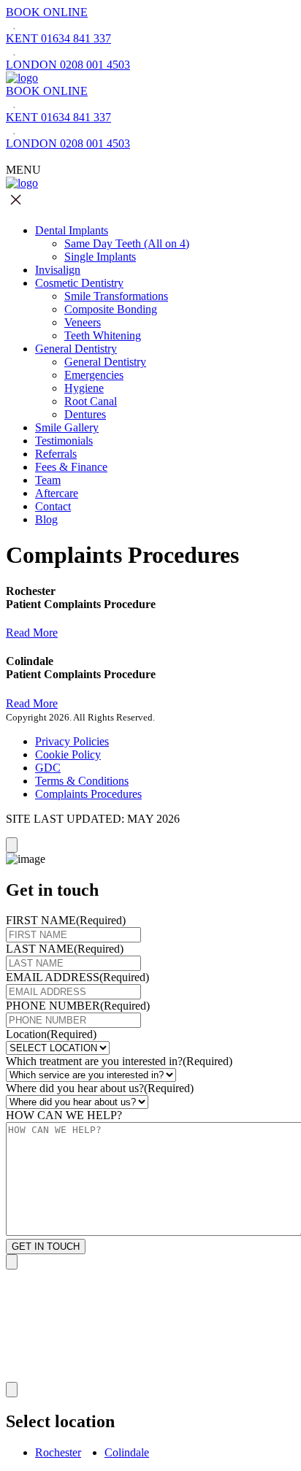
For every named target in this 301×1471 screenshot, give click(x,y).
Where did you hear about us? (100, 1088)
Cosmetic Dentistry (79, 283)
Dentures (85, 414)
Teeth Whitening (102, 335)
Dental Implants (71, 230)
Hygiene (84, 388)
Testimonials (64, 440)
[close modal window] (12, 845)
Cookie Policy (68, 754)
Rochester (58, 1452)
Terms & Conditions (82, 781)
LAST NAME (64, 948)
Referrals (56, 454)
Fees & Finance (71, 467)
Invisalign (57, 270)
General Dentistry (76, 348)
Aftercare (56, 493)
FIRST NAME (66, 920)
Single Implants (100, 256)
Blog (46, 519)
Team (48, 480)
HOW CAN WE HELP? (64, 1115)
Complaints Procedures (88, 794)
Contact (53, 506)
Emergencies (93, 375)
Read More (32, 632)
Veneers (82, 322)
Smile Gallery (67, 427)
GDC (48, 767)
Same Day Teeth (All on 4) (126, 243)
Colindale (126, 1452)
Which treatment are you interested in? (119, 1061)
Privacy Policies (72, 741)
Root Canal (90, 401)
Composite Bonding (110, 309)
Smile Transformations (116, 296)
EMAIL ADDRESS (77, 977)
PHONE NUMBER (78, 1005)
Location (51, 1034)
